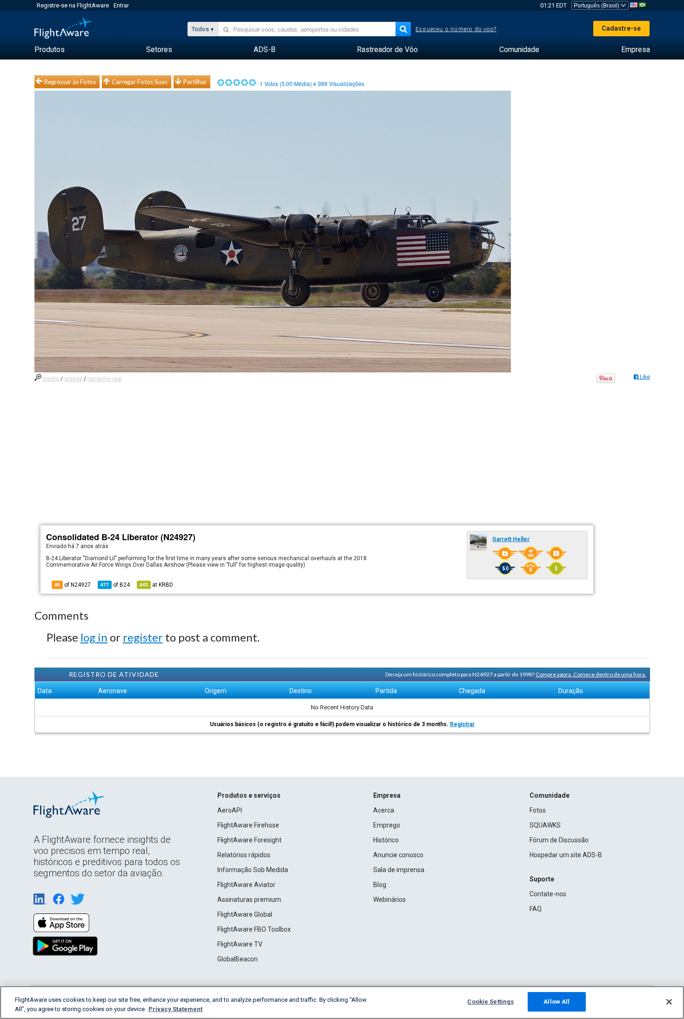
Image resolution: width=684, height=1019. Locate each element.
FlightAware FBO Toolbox (254, 929)
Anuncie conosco (398, 855)
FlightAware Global (244, 914)
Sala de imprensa (398, 869)
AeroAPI (229, 810)
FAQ (536, 909)
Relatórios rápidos (243, 855)
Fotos (538, 810)
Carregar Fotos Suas (140, 82)
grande (73, 379)
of (115, 585)
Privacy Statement (175, 1009)
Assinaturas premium (249, 899)
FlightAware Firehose (248, 825)
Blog (379, 884)
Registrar (462, 724)
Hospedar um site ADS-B (566, 855)
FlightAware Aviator (246, 884)
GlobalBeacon (237, 959)
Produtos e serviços (249, 795)
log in (93, 637)
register (143, 637)
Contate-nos (548, 894)
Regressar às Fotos (70, 82)
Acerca (383, 810)
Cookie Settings (490, 1001)
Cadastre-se (621, 28)
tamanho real (104, 379)
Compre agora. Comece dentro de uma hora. (591, 674)
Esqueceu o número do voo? (456, 29)
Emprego (386, 825)
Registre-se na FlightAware (73, 5)
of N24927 (72, 585)
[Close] (669, 1002)
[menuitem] (49, 50)
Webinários (389, 899)
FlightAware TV (239, 944)
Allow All (556, 1001)
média (51, 379)
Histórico (386, 840)
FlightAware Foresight (249, 840)
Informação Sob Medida (252, 869)
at (156, 585)
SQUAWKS (545, 825)
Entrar (121, 5)
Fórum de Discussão (559, 840)
